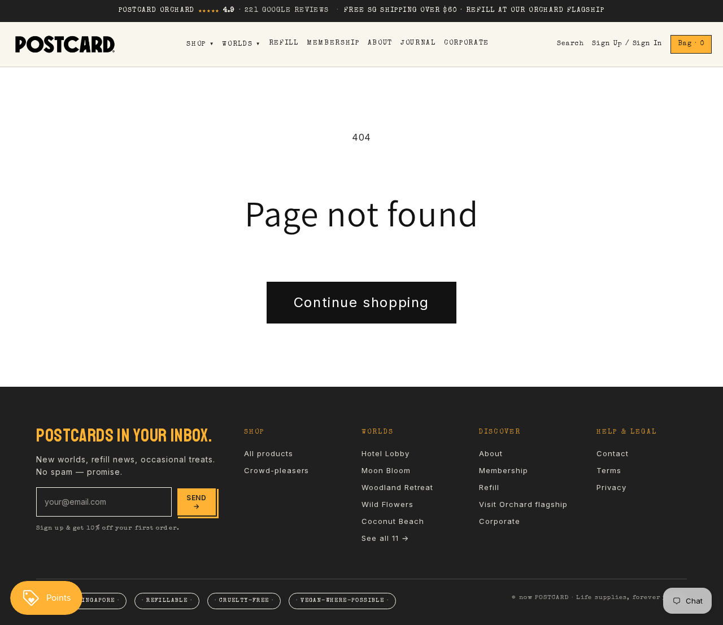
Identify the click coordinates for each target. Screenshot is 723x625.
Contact (612, 453)
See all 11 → (385, 538)
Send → (196, 501)
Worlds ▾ (241, 44)
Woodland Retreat (397, 487)
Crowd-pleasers (276, 470)
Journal (418, 43)
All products (268, 453)
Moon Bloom (386, 470)
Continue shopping (361, 302)
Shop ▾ (200, 44)
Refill (284, 43)
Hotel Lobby (386, 453)
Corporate (466, 43)
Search (570, 44)
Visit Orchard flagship (523, 504)
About (380, 43)
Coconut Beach (393, 521)
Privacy (611, 487)
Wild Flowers (387, 504)
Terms (608, 470)
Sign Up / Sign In (627, 44)
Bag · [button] (691, 44)
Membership (333, 43)
